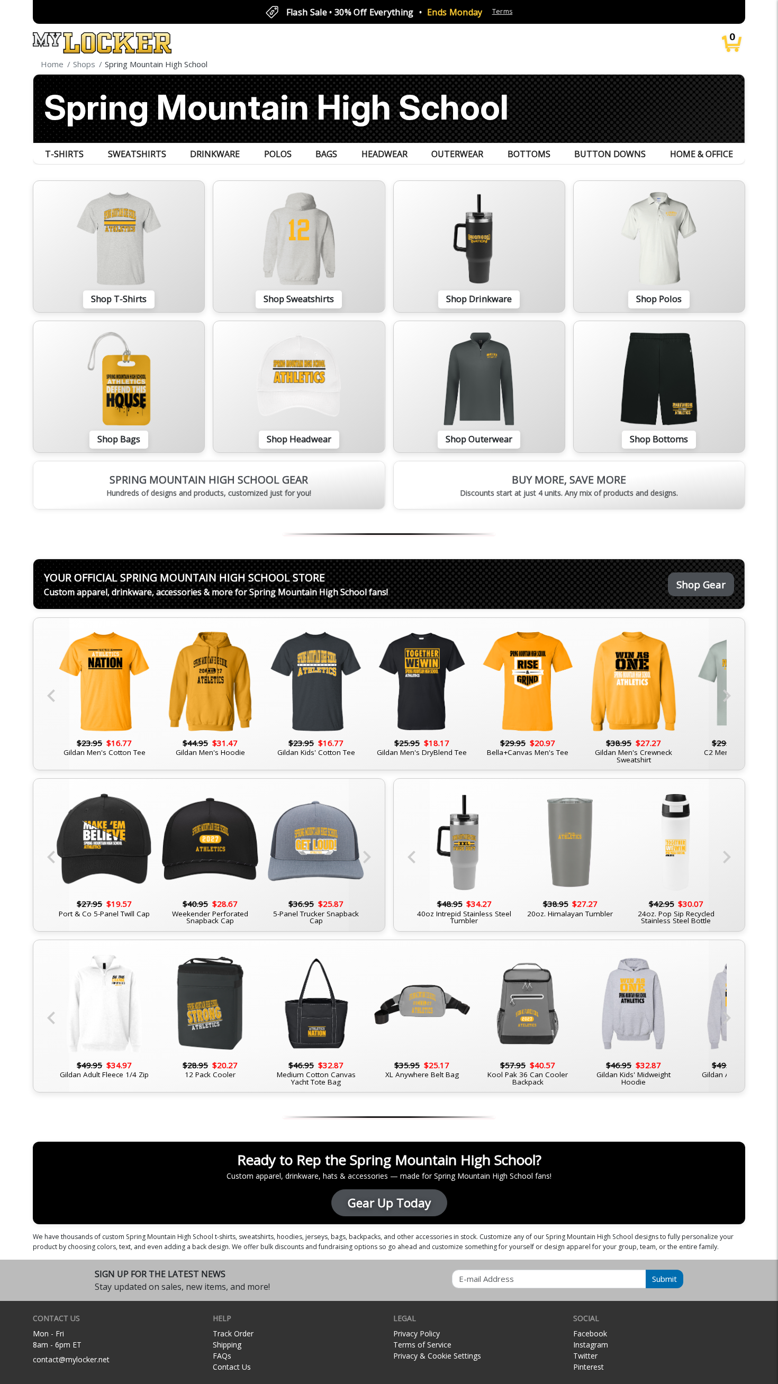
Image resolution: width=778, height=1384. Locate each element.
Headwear (384, 154)
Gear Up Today (389, 1203)
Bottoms (529, 154)
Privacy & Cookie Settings (437, 1356)
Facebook (590, 1333)
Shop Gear (701, 584)
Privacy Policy (416, 1333)
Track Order (233, 1333)
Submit (664, 1278)
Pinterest (588, 1367)
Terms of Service (422, 1345)
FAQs (222, 1356)
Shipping (227, 1345)
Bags (326, 154)
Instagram (590, 1345)
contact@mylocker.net (71, 1359)
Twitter (585, 1356)
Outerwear (457, 154)
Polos (278, 154)
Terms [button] (502, 11)
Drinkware (215, 154)
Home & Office (701, 154)
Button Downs (610, 154)
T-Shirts (64, 154)
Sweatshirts (137, 154)
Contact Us (232, 1367)
